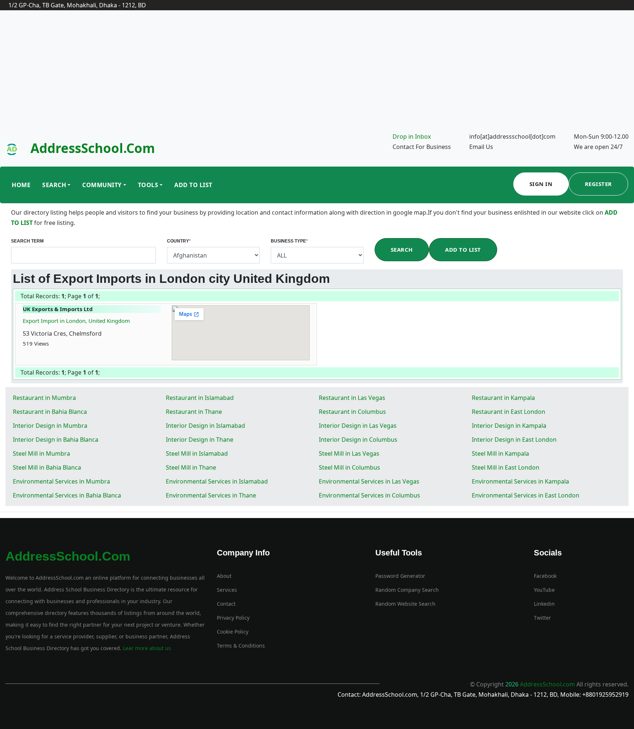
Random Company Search (407, 589)
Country (179, 241)
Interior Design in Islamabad (205, 426)
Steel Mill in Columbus (349, 467)
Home (21, 185)
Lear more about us (146, 648)
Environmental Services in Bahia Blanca (67, 495)
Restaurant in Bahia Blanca (50, 412)
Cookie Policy (232, 631)
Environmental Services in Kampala (520, 481)
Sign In (541, 183)
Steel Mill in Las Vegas (349, 453)
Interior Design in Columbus (358, 439)
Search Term (27, 241)
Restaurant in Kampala (503, 398)
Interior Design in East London (514, 439)
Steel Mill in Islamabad (197, 453)
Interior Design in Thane (199, 439)
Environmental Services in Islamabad (217, 481)
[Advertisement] (317, 76)
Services (227, 589)
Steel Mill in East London (505, 467)
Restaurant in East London (508, 412)
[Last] (102, 296)
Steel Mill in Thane (191, 467)
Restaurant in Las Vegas (352, 398)
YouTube (544, 589)
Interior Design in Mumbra (50, 426)
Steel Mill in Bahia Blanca (47, 467)
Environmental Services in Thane (211, 495)
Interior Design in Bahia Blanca (55, 439)
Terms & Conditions (241, 645)
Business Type (289, 241)
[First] (100, 296)
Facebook (545, 575)
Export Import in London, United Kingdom (76, 320)
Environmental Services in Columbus (369, 495)
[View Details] (52, 343)
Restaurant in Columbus (352, 412)
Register (598, 183)
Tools (148, 185)
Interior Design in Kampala (509, 426)
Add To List (193, 185)
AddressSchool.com (92, 148)
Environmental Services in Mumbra (61, 481)
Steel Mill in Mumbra (41, 453)
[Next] (101, 296)
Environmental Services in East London (525, 495)
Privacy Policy (233, 617)
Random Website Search (405, 603)
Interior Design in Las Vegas (358, 426)
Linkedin (544, 603)
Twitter (542, 617)
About (224, 575)
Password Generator (400, 575)
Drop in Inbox (412, 136)
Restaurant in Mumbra (44, 398)
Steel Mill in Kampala (500, 453)
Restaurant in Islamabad (200, 398)
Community (102, 185)
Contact (226, 603)
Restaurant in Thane (194, 412)
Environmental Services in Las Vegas (369, 481)
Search (54, 185)
